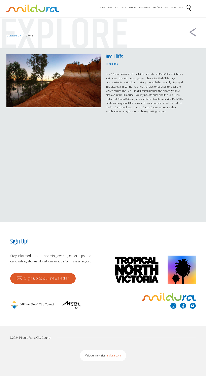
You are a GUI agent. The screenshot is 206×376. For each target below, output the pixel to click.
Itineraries (144, 7)
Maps (173, 7)
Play (116, 7)
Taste (123, 7)
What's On (157, 7)
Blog (181, 7)
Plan (167, 7)
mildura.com (113, 355)
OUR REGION (13, 35)
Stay (110, 7)
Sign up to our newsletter (46, 278)
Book (102, 7)
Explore (132, 7)
